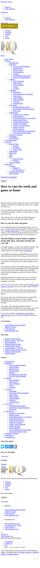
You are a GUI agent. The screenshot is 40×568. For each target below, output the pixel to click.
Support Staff (17, 149)
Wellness (4, 464)
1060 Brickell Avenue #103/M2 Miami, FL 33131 (15, 326)
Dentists (15, 146)
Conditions (12, 90)
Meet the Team (14, 144)
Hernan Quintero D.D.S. (13, 339)
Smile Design (17, 83)
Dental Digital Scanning (21, 122)
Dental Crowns (18, 70)
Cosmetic (12, 79)
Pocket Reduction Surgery (21, 107)
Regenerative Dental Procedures (23, 109)
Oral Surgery (13, 105)
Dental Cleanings (18, 129)
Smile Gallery (9, 59)
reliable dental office (12, 231)
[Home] (9, 54)
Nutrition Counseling (20, 124)
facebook (8, 30)
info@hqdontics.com (11, 331)
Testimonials (13, 151)
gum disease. (28, 250)
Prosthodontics (14, 63)
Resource (16, 160)
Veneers (15, 87)
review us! (4, 456)
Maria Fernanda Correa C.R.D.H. (16, 350)
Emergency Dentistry (16, 135)
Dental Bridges (18, 68)
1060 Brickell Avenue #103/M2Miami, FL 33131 (15, 511)
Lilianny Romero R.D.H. (13, 351)
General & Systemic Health (22, 133)
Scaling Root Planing (20, 120)
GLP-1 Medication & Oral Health (24, 131)
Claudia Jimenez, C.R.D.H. (14, 348)
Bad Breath (17, 92)
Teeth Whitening (18, 85)
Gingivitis (16, 101)
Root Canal (17, 111)
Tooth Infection (18, 103)
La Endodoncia (14, 138)
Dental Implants (18, 72)
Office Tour (13, 153)
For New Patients (14, 162)
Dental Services (18, 159)
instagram (8, 32)
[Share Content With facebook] (15, 446)
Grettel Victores (10, 353)
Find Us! (8, 7)
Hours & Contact (6, 2)
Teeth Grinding (18, 98)
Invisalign (16, 89)
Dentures (16, 74)
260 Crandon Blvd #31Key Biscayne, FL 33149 (13, 524)
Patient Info (8, 164)
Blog (10, 157)
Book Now (4, 12)
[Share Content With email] (7, 446)
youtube (7, 34)
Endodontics (13, 136)
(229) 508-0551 (10, 9)
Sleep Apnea (17, 96)
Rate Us (4, 497)
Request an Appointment (9, 177)
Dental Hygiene (18, 116)
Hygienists (16, 148)
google (7, 38)
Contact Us (8, 543)
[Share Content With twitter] (3, 446)
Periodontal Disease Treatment (23, 94)
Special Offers (13, 173)
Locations (12, 166)
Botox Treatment (18, 81)
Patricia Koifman (10, 342)
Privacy (7, 545)
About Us (8, 142)
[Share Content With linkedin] (11, 446)
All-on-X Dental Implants (21, 66)
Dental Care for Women (21, 114)
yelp (6, 36)
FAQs (11, 155)
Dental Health (13, 112)
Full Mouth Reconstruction (22, 76)
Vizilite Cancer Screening (21, 125)
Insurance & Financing (16, 172)
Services (7, 61)
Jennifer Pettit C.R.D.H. (13, 346)
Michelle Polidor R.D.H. (13, 344)
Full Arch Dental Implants (21, 77)
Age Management (11, 140)
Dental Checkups (18, 127)
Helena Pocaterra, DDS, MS (14, 340)
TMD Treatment (18, 100)
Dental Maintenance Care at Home (24, 118)
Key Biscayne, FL (19, 170)
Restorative (12, 65)
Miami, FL (16, 168)
